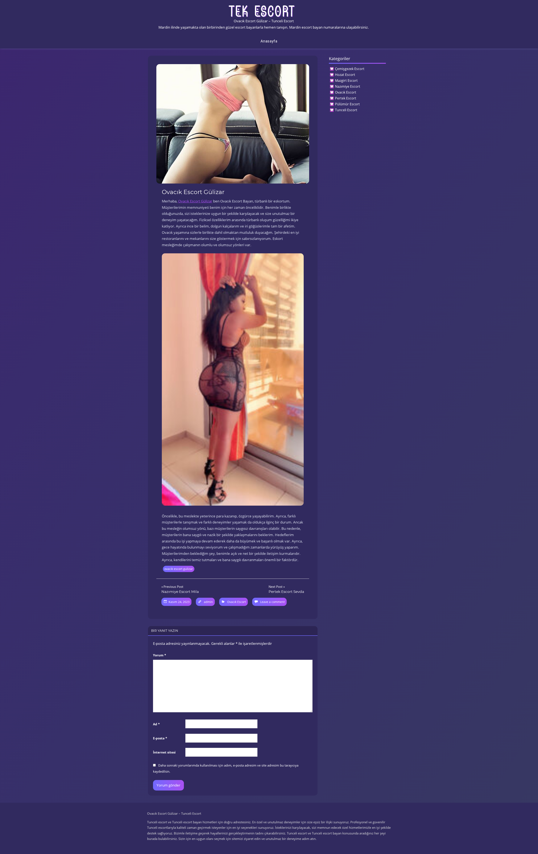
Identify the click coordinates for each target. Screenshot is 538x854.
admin (208, 602)
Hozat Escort (345, 74)
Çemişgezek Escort (349, 68)
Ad (156, 724)
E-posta (160, 738)
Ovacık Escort (236, 602)
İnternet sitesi (164, 752)
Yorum (159, 655)
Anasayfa (269, 41)
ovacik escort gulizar (178, 569)
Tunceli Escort (346, 110)
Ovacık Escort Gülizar (195, 201)
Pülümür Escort (347, 104)
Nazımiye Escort (347, 86)
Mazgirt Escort (346, 80)
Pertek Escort (345, 98)
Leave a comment (272, 602)
